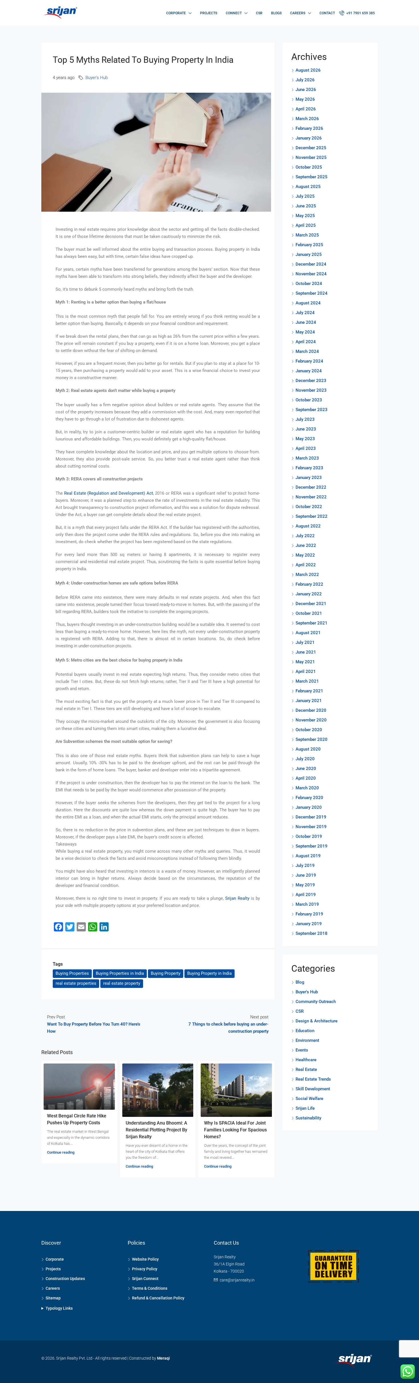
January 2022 (309, 594)
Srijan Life (305, 1108)
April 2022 (306, 564)
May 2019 (305, 884)
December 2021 (311, 603)
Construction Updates (65, 1278)
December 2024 (311, 264)
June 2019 (306, 875)
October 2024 (309, 283)
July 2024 (305, 312)
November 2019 (311, 826)
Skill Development (313, 1088)
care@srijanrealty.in (237, 1280)
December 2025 (311, 147)
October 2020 (309, 729)
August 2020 (308, 749)
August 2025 (308, 186)
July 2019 (305, 865)
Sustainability (308, 1118)
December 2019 (311, 817)
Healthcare (306, 1059)
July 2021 (305, 642)
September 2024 (312, 293)
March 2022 (307, 574)
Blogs (276, 13)
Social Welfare (309, 1098)
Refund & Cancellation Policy (158, 1298)
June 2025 (306, 206)
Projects (208, 13)
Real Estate (306, 1069)
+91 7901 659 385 (360, 13)
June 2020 (306, 768)
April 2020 (306, 778)
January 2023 (309, 477)
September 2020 (312, 739)
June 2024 (306, 322)
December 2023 (311, 380)
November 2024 (311, 273)
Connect (234, 13)
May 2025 (305, 215)
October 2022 (309, 506)
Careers (297, 13)
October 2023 (309, 400)
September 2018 (312, 933)
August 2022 (308, 526)
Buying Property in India (209, 973)
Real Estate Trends (313, 1079)
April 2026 (306, 109)
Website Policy (145, 1259)
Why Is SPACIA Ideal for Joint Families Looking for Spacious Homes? (235, 1129)
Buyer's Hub (97, 77)
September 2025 (312, 176)
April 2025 (306, 225)
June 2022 (306, 545)
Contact (327, 13)
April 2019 (306, 894)
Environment (307, 1040)
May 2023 (305, 438)
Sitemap (53, 1298)
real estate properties (76, 983)
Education (305, 1030)
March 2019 (307, 904)
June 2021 (306, 652)
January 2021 (309, 700)
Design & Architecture (316, 1021)
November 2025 (311, 157)
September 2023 (312, 409)
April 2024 (306, 341)
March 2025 (307, 235)
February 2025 (309, 244)
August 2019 (308, 855)
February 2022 (309, 584)
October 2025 (309, 167)
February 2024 (309, 361)
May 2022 (305, 555)
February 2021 (309, 690)
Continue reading (60, 1152)
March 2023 (307, 458)
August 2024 (308, 303)
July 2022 (305, 535)
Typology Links (59, 1308)
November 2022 (311, 497)
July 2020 (305, 758)
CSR (259, 13)
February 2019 (309, 914)
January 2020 (309, 807)
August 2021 (308, 632)
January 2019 (309, 923)
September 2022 (312, 516)
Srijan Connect (145, 1278)
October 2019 (309, 836)
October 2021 (309, 613)
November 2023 (311, 390)
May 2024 (305, 332)
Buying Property (165, 973)
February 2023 (309, 467)
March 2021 (307, 681)
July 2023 (305, 419)
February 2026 (309, 128)
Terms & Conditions (149, 1288)
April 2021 (306, 671)
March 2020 (307, 787)
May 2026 (305, 99)
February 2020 (309, 797)
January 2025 (309, 254)
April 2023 (306, 448)
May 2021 (305, 661)
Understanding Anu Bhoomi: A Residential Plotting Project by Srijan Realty (156, 1129)
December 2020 (311, 710)
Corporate (176, 13)
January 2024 (309, 370)
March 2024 (307, 351)
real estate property (121, 983)
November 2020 (311, 720)
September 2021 (312, 623)
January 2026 (309, 138)
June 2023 (306, 429)
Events (302, 1050)
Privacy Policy (144, 1269)
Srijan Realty (237, 898)
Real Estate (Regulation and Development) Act (108, 493)
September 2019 (312, 846)
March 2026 (307, 118)
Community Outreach (316, 1001)
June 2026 (306, 89)
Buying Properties (72, 973)
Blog (300, 982)
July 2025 (305, 196)
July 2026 (305, 79)
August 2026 (308, 70)
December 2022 (311, 487)
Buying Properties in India (120, 973)
